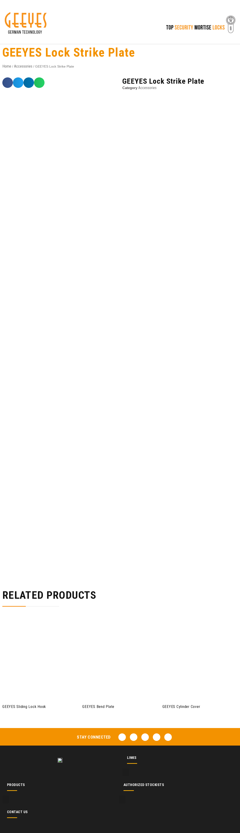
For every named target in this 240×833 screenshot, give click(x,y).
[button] (118, 27)
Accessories (23, 66)
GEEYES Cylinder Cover (181, 706)
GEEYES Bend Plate (98, 706)
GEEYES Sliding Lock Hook (24, 706)
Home (6, 66)
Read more (37, 691)
